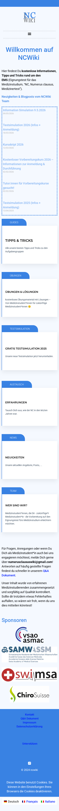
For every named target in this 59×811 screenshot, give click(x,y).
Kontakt (29, 714)
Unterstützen (29, 743)
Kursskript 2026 (13, 144)
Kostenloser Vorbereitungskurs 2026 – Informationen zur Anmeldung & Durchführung (28, 164)
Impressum (29, 722)
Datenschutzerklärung (29, 726)
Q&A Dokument (30, 718)
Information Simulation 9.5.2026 (24, 110)
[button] (29, 34)
